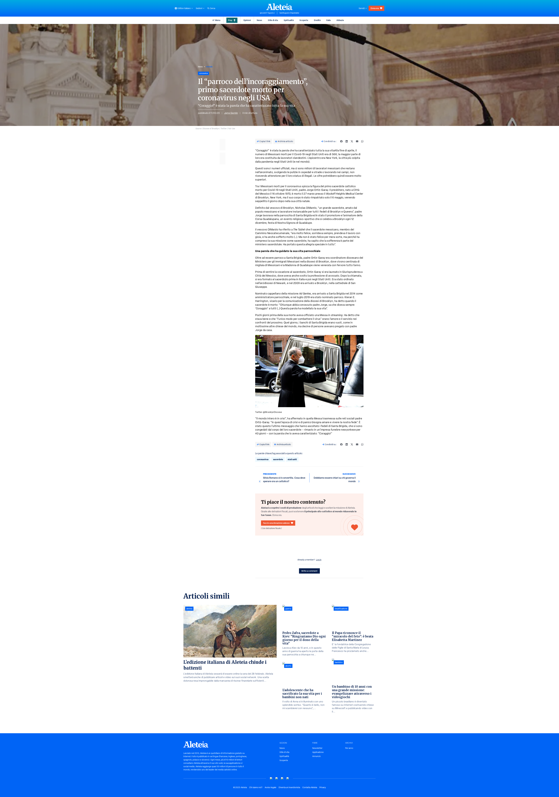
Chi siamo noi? (255, 787)
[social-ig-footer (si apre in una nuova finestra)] (287, 778)
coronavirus (262, 459)
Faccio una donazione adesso (276, 523)
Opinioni (247, 20)
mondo (209, 66)
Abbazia (340, 20)
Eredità (317, 20)
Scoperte (303, 20)
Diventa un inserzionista (289, 787)
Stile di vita (273, 20)
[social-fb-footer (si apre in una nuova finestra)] (276, 778)
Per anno (349, 748)
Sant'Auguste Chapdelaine (289, 13)
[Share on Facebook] (341, 141)
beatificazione (341, 608)
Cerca (212, 8)
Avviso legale (270, 787)
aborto (288, 666)
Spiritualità (289, 20)
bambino (339, 662)
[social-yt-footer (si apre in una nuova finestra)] (271, 778)
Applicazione (318, 752)
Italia (328, 20)
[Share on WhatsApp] (362, 141)
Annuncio (316, 756)
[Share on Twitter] (352, 141)
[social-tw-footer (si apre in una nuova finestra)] (282, 778)
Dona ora (375, 8)
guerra (288, 608)
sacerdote (278, 459)
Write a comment (309, 570)
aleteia (189, 608)
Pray (230, 20)
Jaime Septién (231, 113)
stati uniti (292, 459)
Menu (217, 20)
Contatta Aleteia (309, 787)
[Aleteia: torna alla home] (279, 6)
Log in (318, 559)
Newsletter (317, 748)
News (259, 20)
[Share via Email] (357, 141)
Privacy (322, 787)
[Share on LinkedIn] (346, 141)
